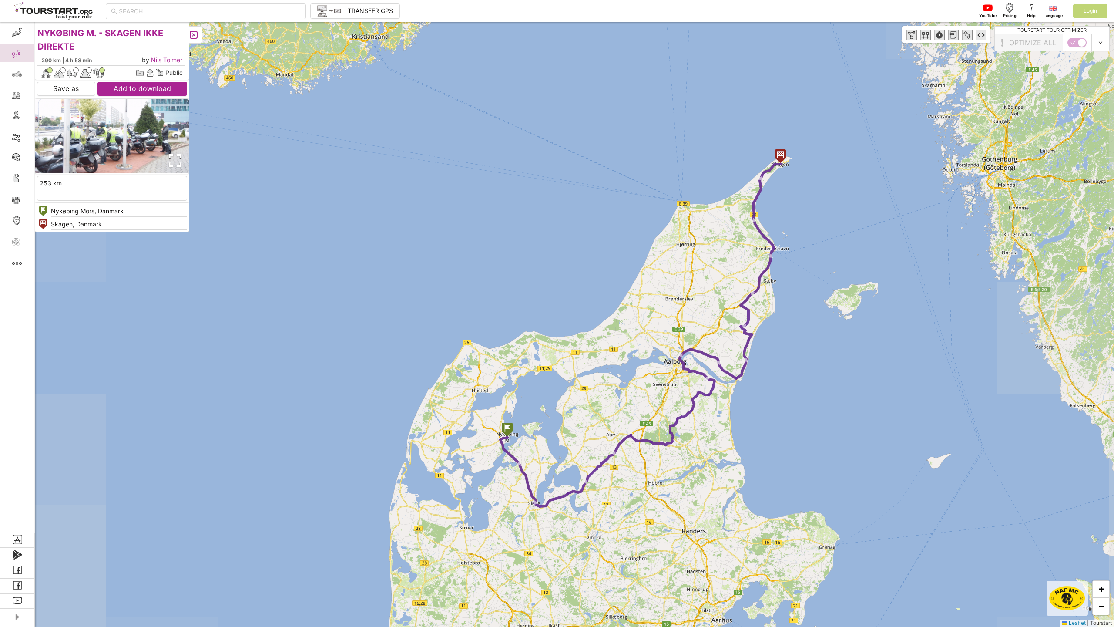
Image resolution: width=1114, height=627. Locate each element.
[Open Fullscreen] (173, 160)
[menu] (17, 277)
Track (31, 136)
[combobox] (210, 11)
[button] (507, 430)
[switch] (1077, 42)
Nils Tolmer (166, 60)
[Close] (194, 35)
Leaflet (1076, 623)
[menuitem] (17, 32)
